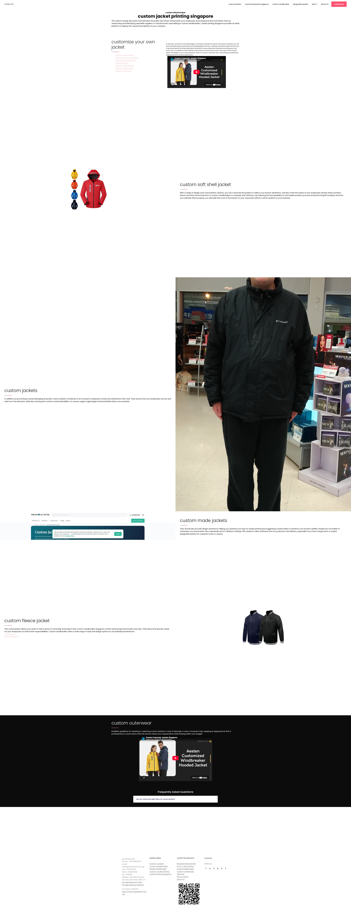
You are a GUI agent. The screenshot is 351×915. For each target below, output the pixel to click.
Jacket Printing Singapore (160, 874)
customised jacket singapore (257, 4)
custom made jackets (124, 66)
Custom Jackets (156, 864)
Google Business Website (133, 885)
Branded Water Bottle (186, 864)
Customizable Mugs (185, 869)
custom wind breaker (124, 55)
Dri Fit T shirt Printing (185, 866)
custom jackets (235, 4)
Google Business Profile (132, 882)
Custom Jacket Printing (159, 871)
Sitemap (180, 874)
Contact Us (339, 4)
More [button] (314, 4)
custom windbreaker (280, 4)
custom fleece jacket (124, 68)
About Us (324, 4)
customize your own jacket (126, 58)
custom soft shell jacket (125, 60)
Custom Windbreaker (158, 866)
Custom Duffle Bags (185, 871)
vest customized (11, 636)
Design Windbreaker (158, 869)
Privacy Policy (182, 877)
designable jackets (300, 4)
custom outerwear (123, 71)
